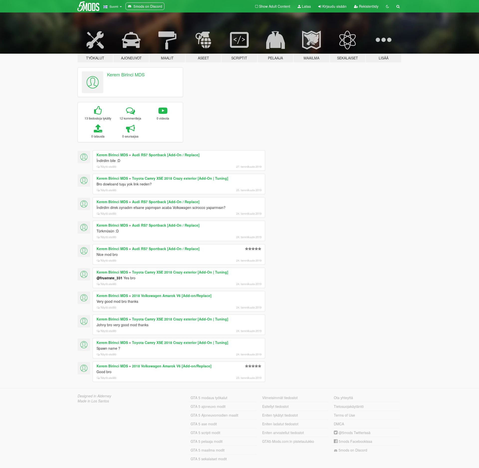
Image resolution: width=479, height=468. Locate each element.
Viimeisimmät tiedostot (280, 397)
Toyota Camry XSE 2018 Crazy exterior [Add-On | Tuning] (180, 178)
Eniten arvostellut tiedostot (283, 432)
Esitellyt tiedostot (275, 406)
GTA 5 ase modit (204, 423)
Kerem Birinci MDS (126, 74)
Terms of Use (344, 415)
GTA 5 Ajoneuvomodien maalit (214, 415)
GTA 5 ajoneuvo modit (208, 406)
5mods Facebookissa (355, 441)
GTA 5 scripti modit (205, 432)
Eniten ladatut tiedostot (280, 423)
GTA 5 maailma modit (208, 450)
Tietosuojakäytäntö (349, 406)
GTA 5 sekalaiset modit (209, 458)
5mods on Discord (352, 450)
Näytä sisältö (108, 166)
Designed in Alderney (94, 395)
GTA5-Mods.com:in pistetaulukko (288, 441)
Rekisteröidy (368, 6)
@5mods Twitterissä (354, 432)
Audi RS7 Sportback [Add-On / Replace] (166, 154)
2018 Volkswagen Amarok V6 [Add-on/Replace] (172, 295)
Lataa (306, 6)
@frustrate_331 (109, 277)
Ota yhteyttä (343, 397)
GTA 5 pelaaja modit (207, 441)
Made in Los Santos (93, 400)
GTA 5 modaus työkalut (209, 397)
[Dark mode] (387, 6)
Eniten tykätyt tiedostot (280, 415)
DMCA (339, 423)
